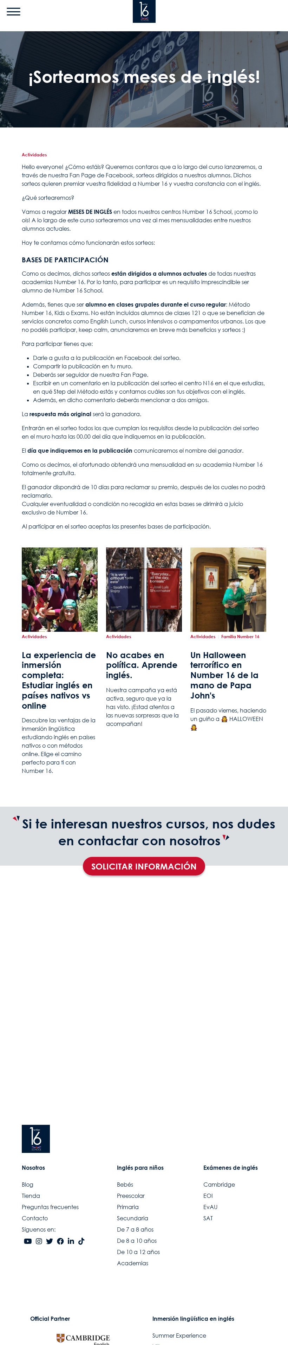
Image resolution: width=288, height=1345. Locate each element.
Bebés (125, 1184)
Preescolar (131, 1195)
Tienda (31, 1195)
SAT (208, 1218)
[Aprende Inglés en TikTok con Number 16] (81, 1241)
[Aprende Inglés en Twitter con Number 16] (49, 1241)
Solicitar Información (144, 866)
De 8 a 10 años (137, 1240)
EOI (208, 1195)
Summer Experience (179, 1335)
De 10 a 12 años (138, 1251)
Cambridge (219, 1184)
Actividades (34, 154)
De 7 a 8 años (135, 1229)
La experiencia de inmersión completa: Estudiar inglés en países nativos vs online (59, 680)
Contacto (35, 1218)
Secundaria (132, 1218)
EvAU (210, 1206)
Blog (27, 1184)
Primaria (128, 1206)
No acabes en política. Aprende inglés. (141, 665)
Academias (132, 1263)
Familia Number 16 (240, 636)
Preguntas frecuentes (50, 1206)
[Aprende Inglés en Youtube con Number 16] (28, 1241)
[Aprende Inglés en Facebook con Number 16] (60, 1241)
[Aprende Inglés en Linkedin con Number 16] (71, 1241)
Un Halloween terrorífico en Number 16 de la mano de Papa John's (224, 675)
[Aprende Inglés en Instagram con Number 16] (39, 1241)
